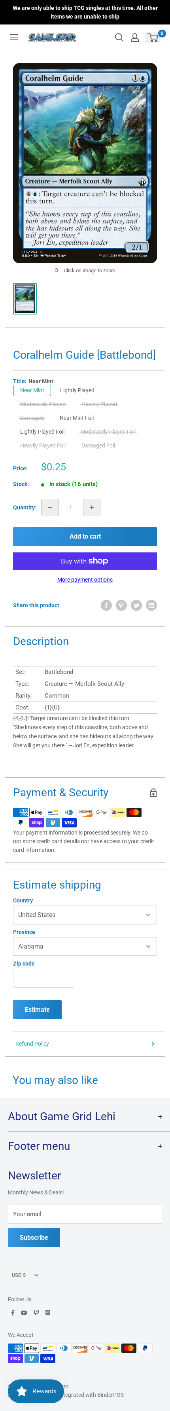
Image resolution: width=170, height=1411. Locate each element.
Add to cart (85, 536)
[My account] (135, 37)
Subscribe (34, 1237)
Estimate (37, 1009)
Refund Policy (32, 1043)
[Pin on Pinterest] (121, 605)
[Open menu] (14, 37)
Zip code (24, 963)
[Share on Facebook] (106, 605)
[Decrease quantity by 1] (50, 507)
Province (24, 932)
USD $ (19, 1275)
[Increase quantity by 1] (91, 507)
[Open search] (119, 37)
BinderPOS (110, 1395)
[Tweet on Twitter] (136, 605)
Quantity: (24, 507)
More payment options (85, 579)
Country (23, 900)
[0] (153, 37)
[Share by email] (151, 605)
